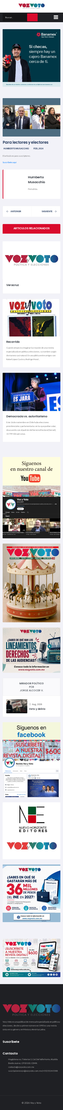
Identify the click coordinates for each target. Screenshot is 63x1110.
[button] (55, 16)
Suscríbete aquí (9, 162)
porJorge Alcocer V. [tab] (31, 687)
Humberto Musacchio (16, 148)
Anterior (15, 211)
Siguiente (47, 211)
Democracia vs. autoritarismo (26, 417)
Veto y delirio (37, 709)
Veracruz (12, 285)
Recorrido (13, 342)
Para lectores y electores (25, 142)
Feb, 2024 (38, 148)
